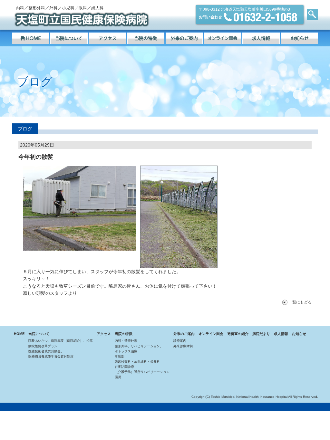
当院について (39, 334)
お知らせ (299, 334)
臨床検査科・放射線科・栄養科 (137, 361)
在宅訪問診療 (124, 366)
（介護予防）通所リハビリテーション (142, 372)
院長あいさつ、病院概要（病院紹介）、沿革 (60, 340)
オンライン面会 (211, 334)
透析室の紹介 (237, 334)
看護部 (119, 356)
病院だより (261, 334)
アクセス (104, 334)
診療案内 (179, 340)
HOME (19, 334)
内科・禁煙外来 (126, 340)
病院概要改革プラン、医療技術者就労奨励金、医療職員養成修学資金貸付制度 (50, 351)
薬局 (118, 377)
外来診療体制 (183, 346)
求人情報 (281, 334)
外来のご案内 (184, 334)
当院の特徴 (123, 334)
